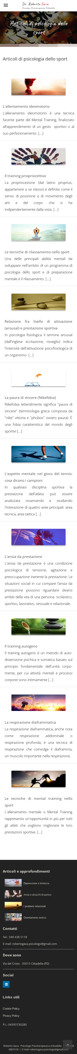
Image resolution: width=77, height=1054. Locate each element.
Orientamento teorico (35, 917)
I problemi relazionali (35, 906)
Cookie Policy (11, 1008)
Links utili (11, 997)
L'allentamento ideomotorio (26, 106)
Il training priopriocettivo (25, 175)
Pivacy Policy (11, 1015)
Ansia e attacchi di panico (37, 894)
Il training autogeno (21, 646)
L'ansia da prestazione (23, 556)
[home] (67, 1044)
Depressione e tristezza (36, 883)
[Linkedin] (6, 984)
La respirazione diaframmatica (30, 722)
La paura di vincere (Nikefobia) (30, 397)
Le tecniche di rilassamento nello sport (37, 252)
